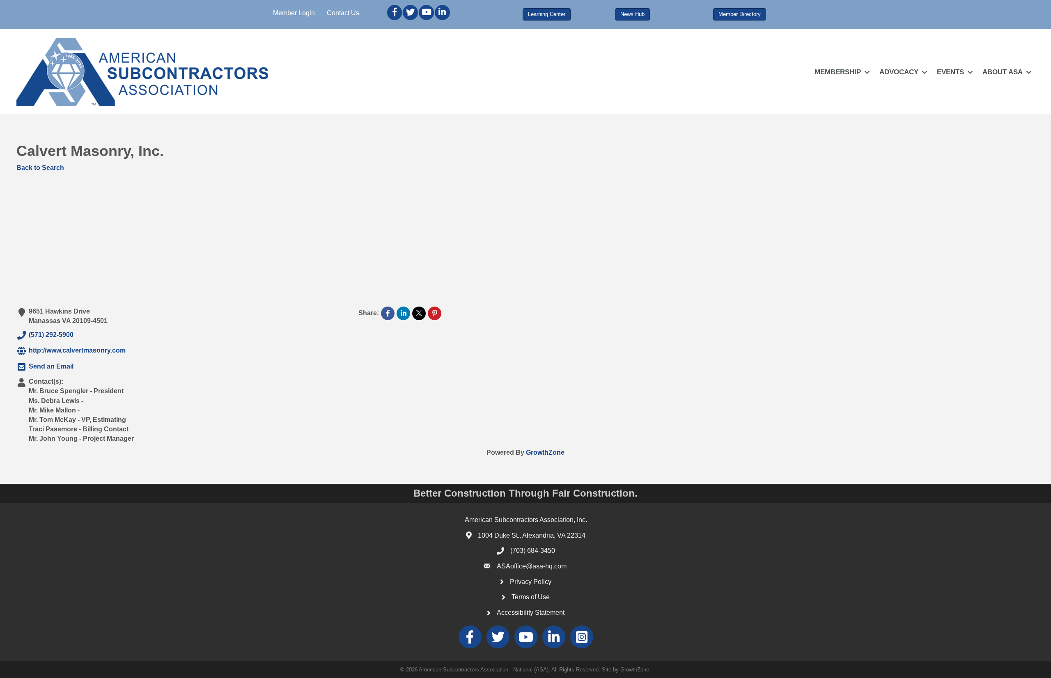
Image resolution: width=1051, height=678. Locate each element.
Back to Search (40, 167)
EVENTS (950, 72)
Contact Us (343, 12)
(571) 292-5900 (51, 334)
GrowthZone (545, 452)
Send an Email (51, 366)
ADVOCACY (898, 72)
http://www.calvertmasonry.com (77, 350)
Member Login (294, 12)
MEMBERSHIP (838, 72)
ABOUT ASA (1002, 72)
